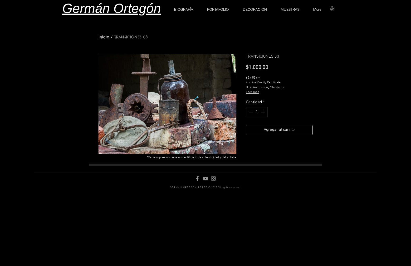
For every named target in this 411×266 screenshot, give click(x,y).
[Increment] (263, 112)
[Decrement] (250, 112)
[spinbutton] (257, 112)
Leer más (252, 92)
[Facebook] (197, 178)
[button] (332, 8)
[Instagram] (213, 178)
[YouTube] (205, 178)
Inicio (103, 37)
